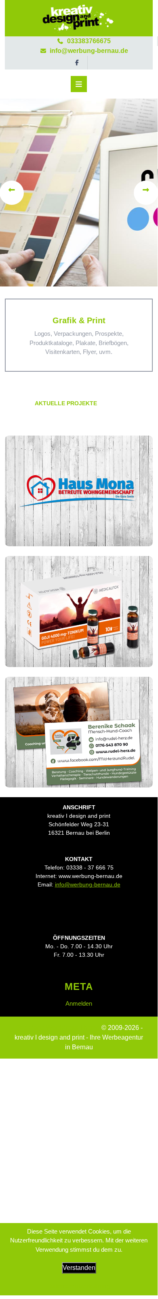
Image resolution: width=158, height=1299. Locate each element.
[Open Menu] (79, 84)
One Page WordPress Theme (57, 1027)
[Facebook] (79, 62)
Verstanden (79, 1267)
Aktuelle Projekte (66, 403)
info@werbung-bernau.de (79, 50)
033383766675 (78, 41)
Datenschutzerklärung (78, 1286)
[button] (12, 192)
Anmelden (78, 1003)
